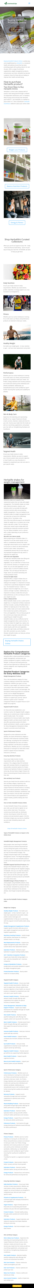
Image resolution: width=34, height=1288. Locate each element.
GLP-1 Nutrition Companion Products (14, 955)
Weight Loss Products (17, 150)
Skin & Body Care (10, 414)
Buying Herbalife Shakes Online (14, 642)
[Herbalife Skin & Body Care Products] (17, 403)
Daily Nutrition (8, 283)
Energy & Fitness (17, 222)
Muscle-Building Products (11, 1103)
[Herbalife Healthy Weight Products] (17, 332)
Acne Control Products (10, 1278)
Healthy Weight (9, 343)
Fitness (6, 314)
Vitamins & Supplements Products (13, 1197)
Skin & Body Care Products (11, 1238)
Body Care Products (9, 1273)
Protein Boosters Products (11, 971)
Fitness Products (8, 1137)
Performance (8, 373)
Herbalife (19, 63)
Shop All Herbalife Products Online (17, 828)
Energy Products (8, 1118)
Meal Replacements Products (12, 942)
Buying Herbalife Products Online (17, 21)
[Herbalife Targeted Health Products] (17, 440)
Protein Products (8, 1212)
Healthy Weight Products (11, 911)
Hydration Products (9, 950)
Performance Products (10, 1073)
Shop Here (17, 29)
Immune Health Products (11, 1031)
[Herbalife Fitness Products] (17, 303)
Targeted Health (9, 451)
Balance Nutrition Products (17, 186)
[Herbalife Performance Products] (17, 361)
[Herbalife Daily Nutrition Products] (17, 272)
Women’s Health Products (11, 996)
